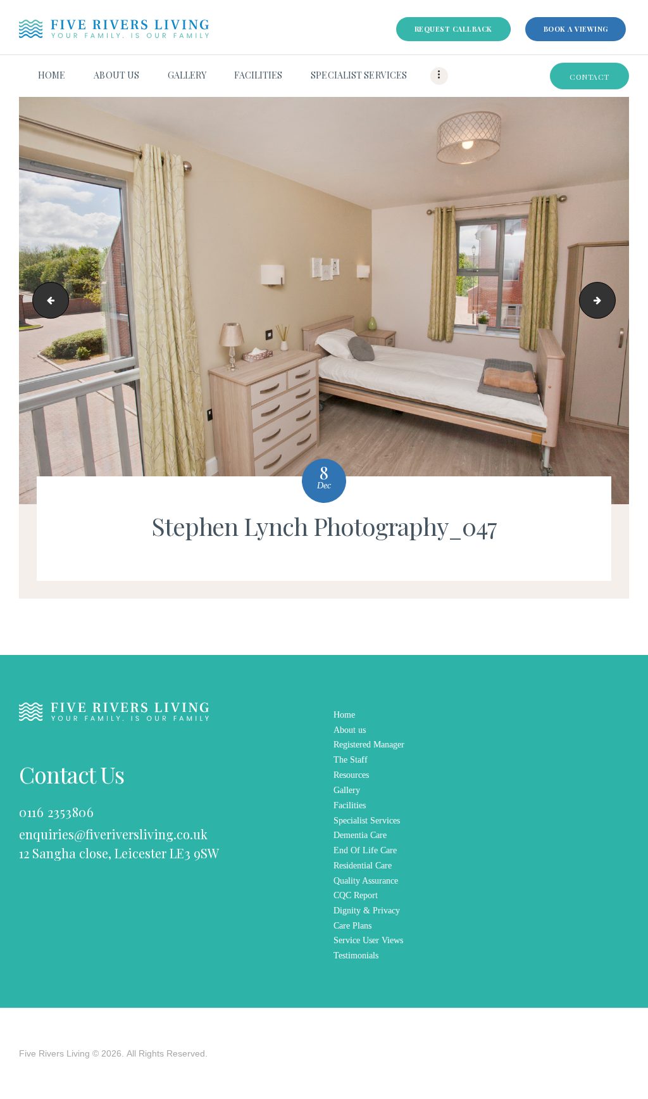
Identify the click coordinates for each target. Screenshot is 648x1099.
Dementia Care (360, 835)
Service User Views (368, 940)
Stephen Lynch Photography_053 (46, 300)
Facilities (349, 805)
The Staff (350, 760)
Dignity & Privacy (366, 910)
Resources (351, 775)
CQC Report (355, 895)
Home (344, 715)
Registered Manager (368, 744)
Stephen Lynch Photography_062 (611, 300)
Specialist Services (366, 820)
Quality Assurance (365, 881)
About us (349, 730)
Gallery (346, 790)
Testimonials (355, 955)
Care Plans (352, 926)
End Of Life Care (365, 850)
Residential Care (362, 865)
